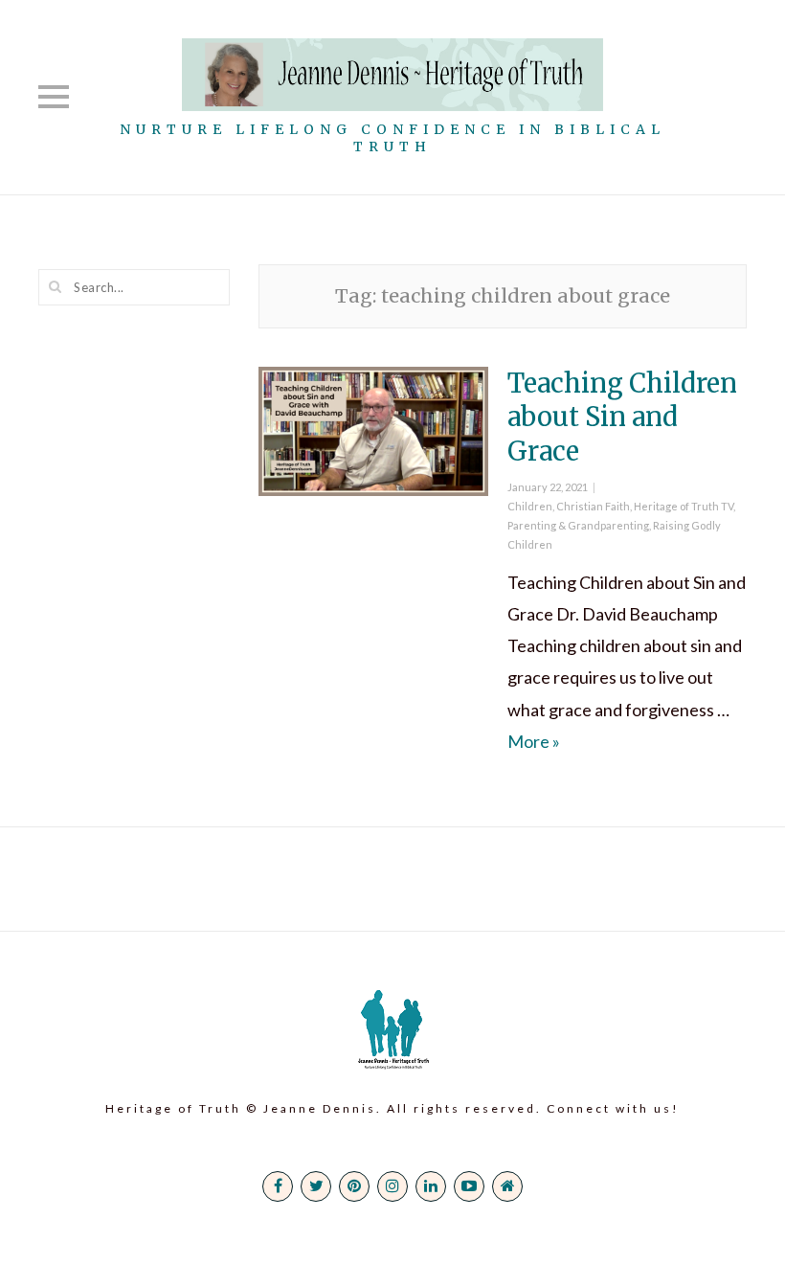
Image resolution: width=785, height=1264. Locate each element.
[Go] (55, 286)
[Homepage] (507, 1186)
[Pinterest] (354, 1186)
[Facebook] (277, 1186)
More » (533, 741)
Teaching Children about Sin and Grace (622, 416)
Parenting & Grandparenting (578, 525)
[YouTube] (469, 1186)
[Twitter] (316, 1186)
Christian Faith (593, 506)
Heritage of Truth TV (683, 506)
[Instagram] (392, 1186)
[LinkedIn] (430, 1186)
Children (529, 506)
